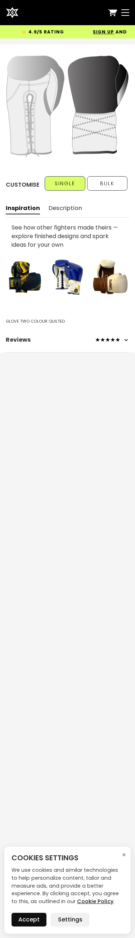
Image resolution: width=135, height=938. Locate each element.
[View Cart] (112, 12)
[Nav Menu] (125, 12)
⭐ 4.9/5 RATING (38, 32)
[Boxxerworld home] (12, 12)
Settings (70, 919)
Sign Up (99, 32)
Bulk (107, 183)
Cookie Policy (95, 901)
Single (65, 183)
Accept (29, 919)
